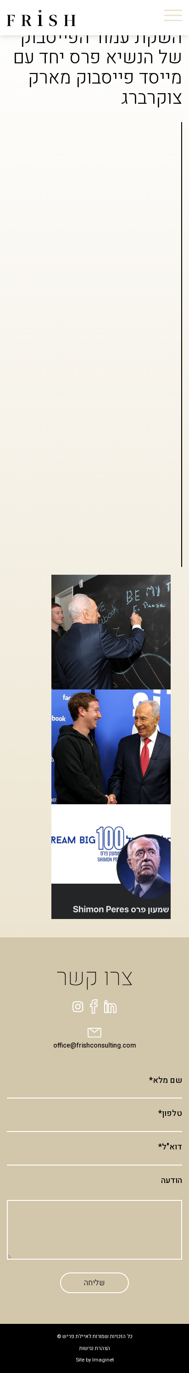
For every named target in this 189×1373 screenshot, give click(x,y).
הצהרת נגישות (94, 1348)
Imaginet (103, 1360)
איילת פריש (92, 116)
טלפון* (170, 1114)
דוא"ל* (170, 1147)
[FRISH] (41, 17)
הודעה (171, 1181)
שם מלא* (165, 1081)
